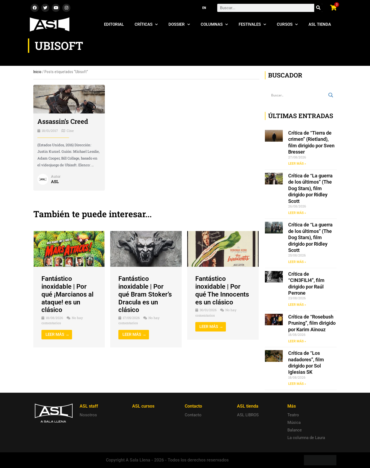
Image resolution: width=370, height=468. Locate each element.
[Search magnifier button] (331, 95)
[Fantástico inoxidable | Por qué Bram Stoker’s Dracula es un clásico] (146, 248)
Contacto (193, 414)
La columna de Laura (306, 437)
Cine (70, 130)
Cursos (285, 24)
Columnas (212, 24)
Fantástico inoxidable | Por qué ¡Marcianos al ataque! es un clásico (67, 294)
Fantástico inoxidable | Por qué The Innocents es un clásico (222, 290)
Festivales (250, 24)
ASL (55, 181)
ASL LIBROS (248, 414)
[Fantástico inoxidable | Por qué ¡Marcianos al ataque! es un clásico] (69, 248)
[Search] (318, 8)
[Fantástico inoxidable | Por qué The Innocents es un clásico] (223, 248)
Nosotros (88, 414)
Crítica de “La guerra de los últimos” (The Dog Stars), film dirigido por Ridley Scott (310, 188)
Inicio (37, 72)
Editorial (114, 24)
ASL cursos (143, 406)
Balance (294, 430)
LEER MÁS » (297, 163)
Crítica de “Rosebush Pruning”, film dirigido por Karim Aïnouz (312, 323)
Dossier (176, 24)
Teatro (293, 414)
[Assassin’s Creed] (69, 98)
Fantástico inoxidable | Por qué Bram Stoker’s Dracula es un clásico (145, 294)
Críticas (143, 24)
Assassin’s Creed (62, 121)
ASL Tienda (320, 24)
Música (294, 422)
